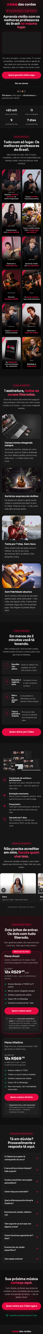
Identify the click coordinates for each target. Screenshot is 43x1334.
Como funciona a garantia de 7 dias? (18, 1237)
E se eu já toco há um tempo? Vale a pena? (18, 1169)
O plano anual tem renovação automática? (18, 1181)
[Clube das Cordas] (21, 4)
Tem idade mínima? (13, 1259)
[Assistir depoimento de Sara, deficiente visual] (18, 883)
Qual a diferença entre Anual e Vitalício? (18, 1202)
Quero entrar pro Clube (21, 732)
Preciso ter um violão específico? (14, 1248)
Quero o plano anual (21, 1011)
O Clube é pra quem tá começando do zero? (14, 1158)
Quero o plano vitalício (21, 1097)
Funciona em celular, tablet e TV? (17, 1213)
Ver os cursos (21, 83)
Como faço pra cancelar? (16, 1191)
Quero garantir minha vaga (21, 75)
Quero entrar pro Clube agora (21, 1306)
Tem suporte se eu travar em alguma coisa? (17, 1225)
